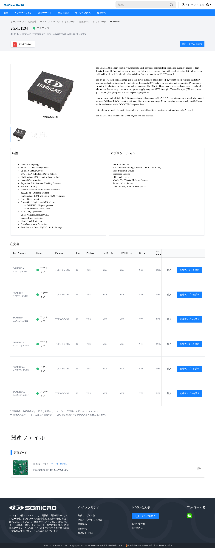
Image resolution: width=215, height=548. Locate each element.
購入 (169, 270)
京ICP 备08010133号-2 (163, 545)
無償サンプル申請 (87, 515)
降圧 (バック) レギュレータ (92, 21)
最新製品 (82, 524)
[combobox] (208, 4)
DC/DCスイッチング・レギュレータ (57, 21)
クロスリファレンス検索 (90, 520)
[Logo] (14, 5)
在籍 (201, 4)
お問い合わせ (138, 524)
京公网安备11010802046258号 (140, 545)
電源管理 (32, 21)
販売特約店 (137, 528)
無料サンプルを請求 (192, 44)
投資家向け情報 (85, 533)
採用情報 (82, 529)
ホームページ (17, 21)
